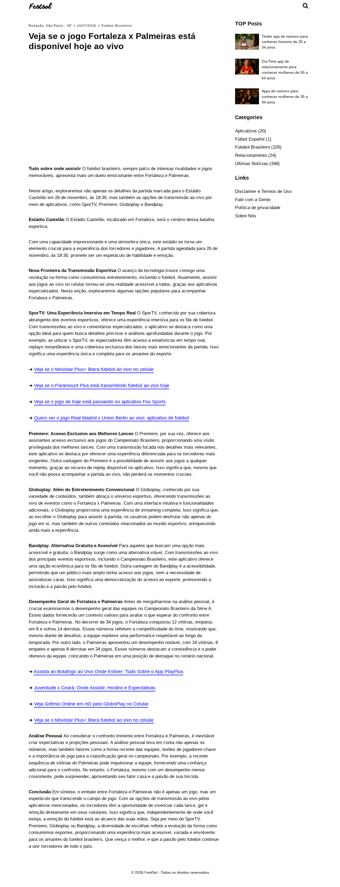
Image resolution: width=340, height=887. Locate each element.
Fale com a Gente (252, 199)
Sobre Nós (245, 215)
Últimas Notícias (251, 163)
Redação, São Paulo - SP (50, 26)
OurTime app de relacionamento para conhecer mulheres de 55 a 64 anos (285, 69)
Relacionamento (251, 155)
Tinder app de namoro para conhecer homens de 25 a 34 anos (285, 42)
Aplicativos (246, 130)
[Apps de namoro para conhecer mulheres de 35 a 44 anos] (247, 96)
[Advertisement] (124, 107)
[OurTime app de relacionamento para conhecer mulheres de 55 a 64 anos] (247, 67)
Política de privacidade (257, 207)
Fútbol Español (250, 139)
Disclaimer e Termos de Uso (263, 191)
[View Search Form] (305, 6)
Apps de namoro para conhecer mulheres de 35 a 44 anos (285, 96)
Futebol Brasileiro (116, 26)
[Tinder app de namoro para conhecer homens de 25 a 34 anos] (247, 42)
